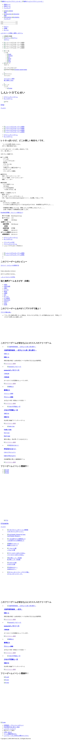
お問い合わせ (8, 732)
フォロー (3, 108)
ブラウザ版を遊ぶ (6, 312)
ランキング (7, 8)
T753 (2, 105)
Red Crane (7, 432)
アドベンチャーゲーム (10, 244)
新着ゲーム (7, 4)
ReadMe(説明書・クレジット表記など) (12, 212)
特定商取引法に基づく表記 (12, 727)
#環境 (5, 293)
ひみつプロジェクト (10, 452)
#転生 (5, 291)
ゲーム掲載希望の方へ (10, 734)
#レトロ (6, 30)
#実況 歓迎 (7, 286)
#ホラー (6, 26)
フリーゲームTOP (9, 242)
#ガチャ (6, 301)
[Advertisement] (13, 329)
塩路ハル (6, 353)
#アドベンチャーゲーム (11, 97)
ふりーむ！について (10, 728)
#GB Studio (7, 300)
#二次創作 (7, 298)
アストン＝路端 (8, 393)
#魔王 (5, 288)
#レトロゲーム (8, 98)
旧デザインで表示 (9, 730)
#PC (5, 295)
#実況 (5, 284)
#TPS (5, 303)
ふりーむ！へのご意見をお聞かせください (16, 735)
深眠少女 (6, 413)
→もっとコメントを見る (8, 277)
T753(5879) (4, 523)
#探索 (5, 28)
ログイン (20, 33)
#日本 (5, 304)
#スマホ (6, 290)
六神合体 (6, 373)
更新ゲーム (7, 6)
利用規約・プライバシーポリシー (14, 725)
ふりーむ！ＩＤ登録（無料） (9, 33)
